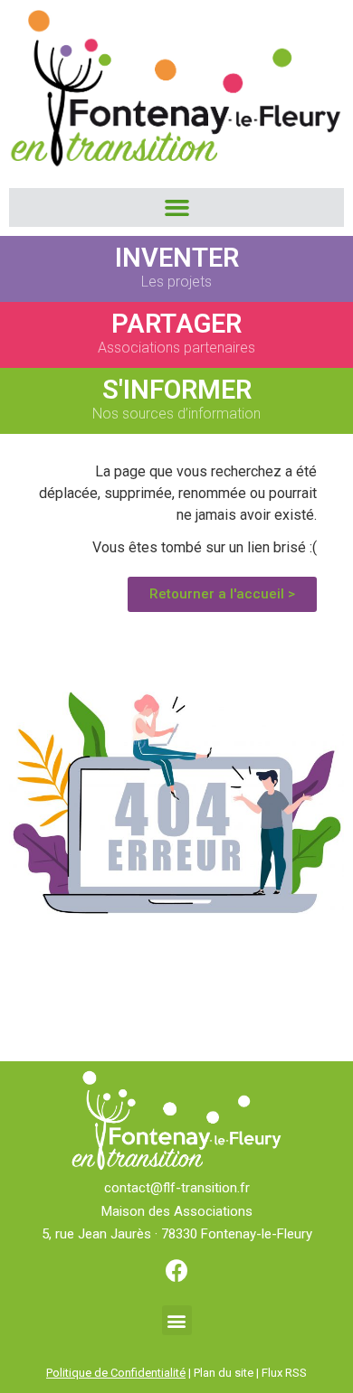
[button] (176, 208)
